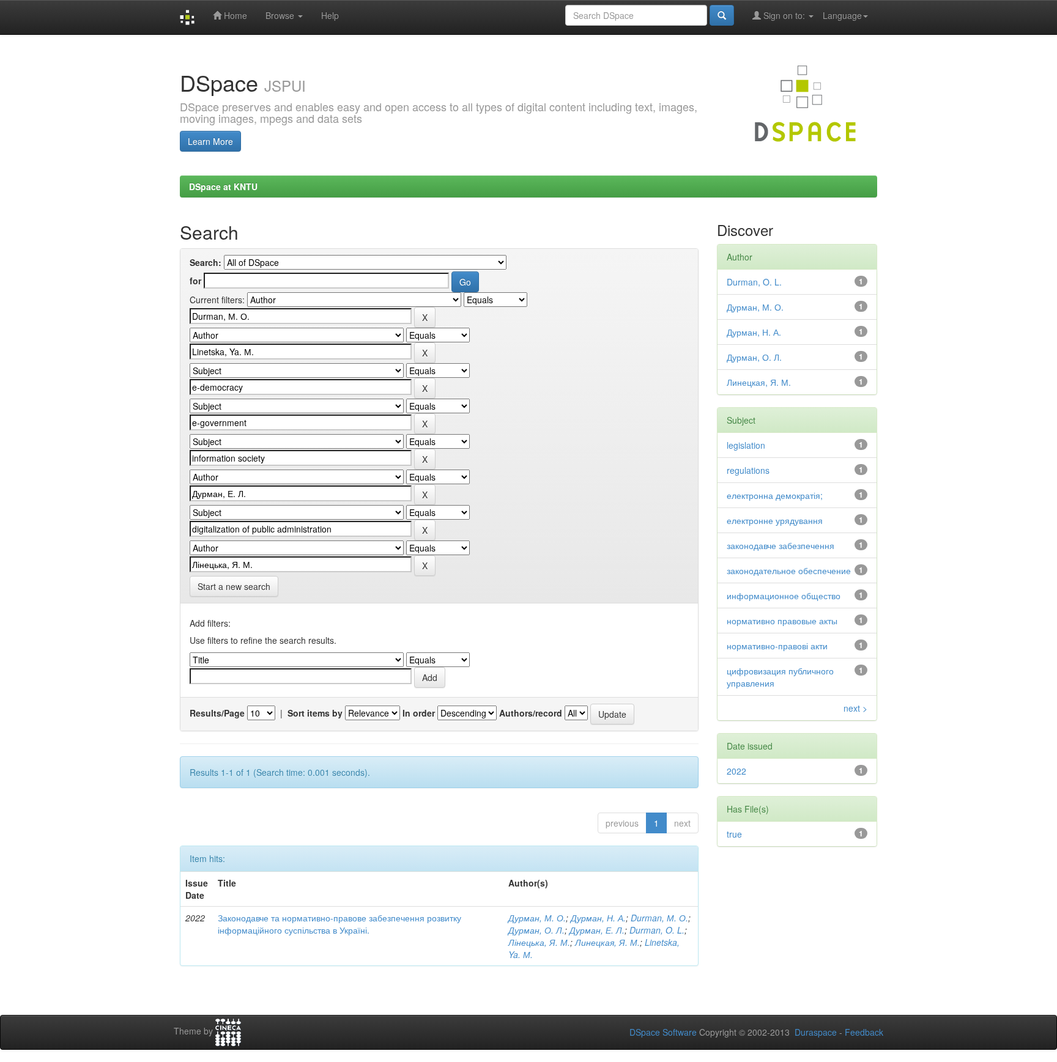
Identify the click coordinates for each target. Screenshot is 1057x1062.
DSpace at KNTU (223, 186)
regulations (748, 470)
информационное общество (783, 595)
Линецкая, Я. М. (607, 942)
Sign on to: (784, 15)
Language (842, 15)
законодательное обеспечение (789, 570)
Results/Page (217, 713)
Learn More (210, 141)
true (734, 834)
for (195, 281)
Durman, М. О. (659, 918)
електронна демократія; (775, 495)
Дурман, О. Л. (536, 930)
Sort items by (315, 713)
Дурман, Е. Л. (597, 930)
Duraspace (816, 1032)
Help (330, 15)
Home (234, 15)
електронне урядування (775, 520)
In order (418, 713)
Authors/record (530, 713)
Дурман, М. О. (537, 918)
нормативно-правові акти (777, 646)
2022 (736, 771)
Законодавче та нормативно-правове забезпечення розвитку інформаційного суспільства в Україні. (339, 924)
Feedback (864, 1032)
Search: (205, 262)
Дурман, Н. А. (598, 918)
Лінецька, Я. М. (539, 942)
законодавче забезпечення (780, 545)
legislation (746, 445)
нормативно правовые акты (782, 620)
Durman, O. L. (656, 930)
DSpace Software (663, 1032)
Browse (281, 15)
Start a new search (234, 586)
